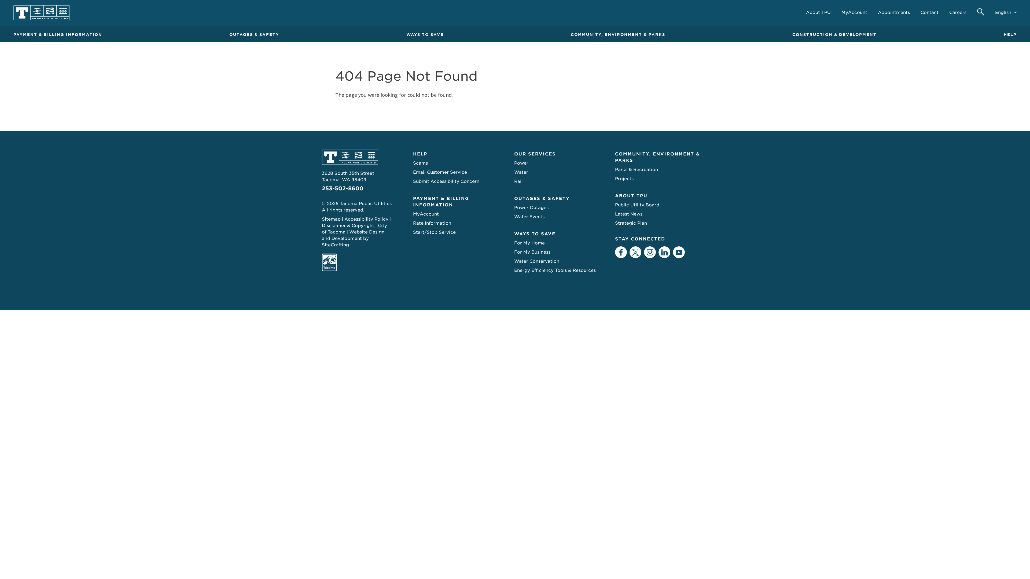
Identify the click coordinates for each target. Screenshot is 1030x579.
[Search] (980, 12)
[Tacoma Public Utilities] (41, 13)
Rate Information (432, 223)
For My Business (532, 252)
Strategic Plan (631, 223)
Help (1010, 34)
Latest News (628, 214)
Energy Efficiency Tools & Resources (555, 270)
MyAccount (426, 214)
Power (521, 163)
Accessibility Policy (366, 219)
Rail (518, 181)
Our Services (535, 154)
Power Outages (531, 207)
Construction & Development (834, 34)
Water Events (529, 216)
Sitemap (331, 219)
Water (521, 172)
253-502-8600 (342, 188)
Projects (624, 178)
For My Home (529, 243)
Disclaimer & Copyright (348, 225)
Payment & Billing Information (57, 34)
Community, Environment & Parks (618, 34)
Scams (420, 163)
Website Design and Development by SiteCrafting (353, 238)
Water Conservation (536, 261)
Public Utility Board (637, 204)
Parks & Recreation (636, 169)
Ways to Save (425, 34)
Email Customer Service (440, 172)
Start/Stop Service (434, 232)
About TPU (631, 195)
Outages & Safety (254, 34)
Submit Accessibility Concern (446, 181)
